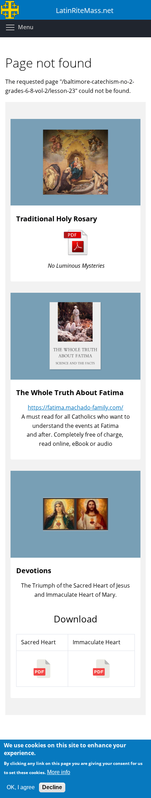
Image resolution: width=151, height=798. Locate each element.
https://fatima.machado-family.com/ (75, 407)
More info (58, 772)
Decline (52, 787)
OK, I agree (21, 787)
